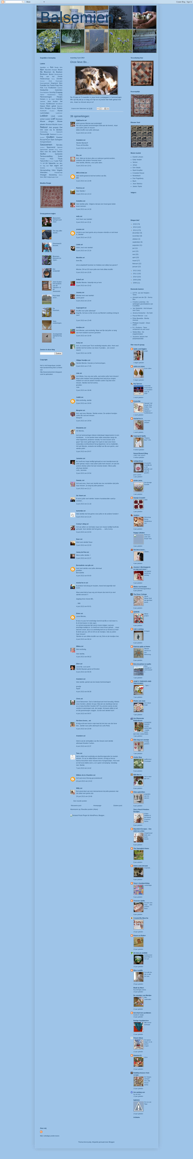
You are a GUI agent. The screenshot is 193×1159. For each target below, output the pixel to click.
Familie (43, 85)
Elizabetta (80, 428)
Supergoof (80, 308)
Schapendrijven (45, 142)
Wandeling (53, 175)
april (134, 257)
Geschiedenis (44, 92)
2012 (135, 271)
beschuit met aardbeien (142, 1013)
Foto (41, 88)
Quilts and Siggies (140, 349)
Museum (49, 124)
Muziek (54, 124)
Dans (53, 79)
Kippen (42, 106)
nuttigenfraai (138, 461)
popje (146, 351)
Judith (78, 397)
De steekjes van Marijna (142, 995)
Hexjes (59, 97)
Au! (48, 67)
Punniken (59, 134)
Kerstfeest (59, 104)
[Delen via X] (103, 108)
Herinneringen (46, 97)
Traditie (56, 161)
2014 (135, 227)
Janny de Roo (81, 552)
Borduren (44, 74)
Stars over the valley (48, 152)
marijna (79, 327)
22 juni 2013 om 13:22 (84, 781)
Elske (78, 613)
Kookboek (43, 110)
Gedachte (44, 90)
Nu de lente (137, 1094)
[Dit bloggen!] (100, 108)
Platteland (53, 134)
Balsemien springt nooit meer (57, 220)
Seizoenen (46, 144)
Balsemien (77, 17)
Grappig (59, 92)
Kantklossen (50, 104)
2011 (135, 274)
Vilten (54, 170)
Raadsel (59, 137)
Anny (78, 343)
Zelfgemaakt (51, 177)
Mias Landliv (138, 970)
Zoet (56, 177)
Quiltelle (136, 612)
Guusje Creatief (139, 498)
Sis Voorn (79, 496)
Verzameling (45, 170)
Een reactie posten (80, 801)
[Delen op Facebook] (105, 108)
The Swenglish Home (141, 848)
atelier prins (137, 480)
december (136, 233)
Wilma (78, 646)
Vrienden (43, 172)
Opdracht (59, 132)
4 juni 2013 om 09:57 (83, 713)
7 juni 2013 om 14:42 (83, 768)
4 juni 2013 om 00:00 (83, 576)
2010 (135, 277)
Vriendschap (58, 172)
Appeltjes (43, 67)
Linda (78, 245)
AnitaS (78, 279)
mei (133, 254)
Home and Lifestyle (140, 866)
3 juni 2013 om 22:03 (83, 532)
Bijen (42, 70)
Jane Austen (52, 101)
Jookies (136, 515)
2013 (135, 230)
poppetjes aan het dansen (147, 796)
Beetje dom (58, 67)
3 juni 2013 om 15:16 (83, 251)
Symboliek (58, 154)
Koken (59, 108)
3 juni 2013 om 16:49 (83, 336)
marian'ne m (80, 583)
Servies (59, 145)
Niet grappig (53, 127)
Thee (51, 159)
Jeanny (79, 292)
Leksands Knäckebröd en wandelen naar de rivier (148, 389)
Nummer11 (137, 1055)
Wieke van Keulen (140, 587)
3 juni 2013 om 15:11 (83, 222)
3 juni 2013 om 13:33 (83, 133)
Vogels (59, 170)
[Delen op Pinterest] (108, 108)
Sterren (59, 152)
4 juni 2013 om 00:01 (83, 606)
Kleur (42, 108)
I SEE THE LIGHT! (139, 455)
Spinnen (59, 147)
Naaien (60, 124)
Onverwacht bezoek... (57, 244)
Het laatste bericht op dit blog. (147, 573)
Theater (42, 159)
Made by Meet (138, 988)
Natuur (44, 127)
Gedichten (58, 90)
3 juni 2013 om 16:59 (83, 353)
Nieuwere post (76, 805)
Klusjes (54, 108)
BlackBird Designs (51, 70)
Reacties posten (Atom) (89, 809)
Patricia (79, 188)
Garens (60, 87)
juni (133, 251)
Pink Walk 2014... (56, 296)
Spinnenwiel (44, 149)
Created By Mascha (140, 918)
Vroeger (43, 175)
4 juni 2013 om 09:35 (83, 672)
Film (60, 85)
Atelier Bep (137, 757)
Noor (78, 539)
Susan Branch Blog (140, 453)
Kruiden (52, 110)
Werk (41, 177)
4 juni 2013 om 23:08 (83, 729)
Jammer (42, 101)
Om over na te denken (51, 130)
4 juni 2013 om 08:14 (83, 639)
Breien (51, 74)
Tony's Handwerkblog (141, 883)
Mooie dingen (47, 121)
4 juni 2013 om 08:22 (83, 657)
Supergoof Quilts (139, 436)
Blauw (60, 70)
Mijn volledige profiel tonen (49, 1136)
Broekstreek (58, 74)
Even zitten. (148, 368)
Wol (45, 177)
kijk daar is (137, 775)
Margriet (79, 410)
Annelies (79, 201)
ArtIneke (136, 1117)
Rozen (48, 140)
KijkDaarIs (80, 120)
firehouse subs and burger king (148, 536)
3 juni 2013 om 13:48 (83, 181)
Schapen (58, 140)
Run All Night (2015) (139, 990)
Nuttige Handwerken (141, 1021)
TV (41, 163)
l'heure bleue (138, 1038)
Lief (53, 118)
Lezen (47, 119)
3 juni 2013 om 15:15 (83, 237)
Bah (51, 67)
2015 (135, 224)
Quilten (50, 137)
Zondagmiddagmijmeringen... (57, 336)
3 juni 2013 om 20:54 (83, 473)
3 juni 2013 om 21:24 (83, 517)
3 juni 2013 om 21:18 (83, 504)
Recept (42, 140)
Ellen (78, 664)
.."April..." (147, 685)
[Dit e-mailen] (98, 108)
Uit (46, 163)
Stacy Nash (58, 149)
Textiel (60, 156)
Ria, (77, 155)
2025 (145, 500)
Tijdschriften (44, 161)
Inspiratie (59, 99)
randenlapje (148, 885)
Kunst (60, 110)
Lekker (44, 115)
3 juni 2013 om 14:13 (83, 194)
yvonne (79, 229)
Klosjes (48, 108)
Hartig (60, 94)
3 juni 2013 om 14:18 (83, 209)
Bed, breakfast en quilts (142, 664)
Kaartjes (42, 104)
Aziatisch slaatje (138, 1015)
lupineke (136, 1100)
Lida (77, 373)
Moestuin (59, 119)
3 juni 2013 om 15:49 (83, 320)
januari (135, 267)
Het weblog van (139, 1092)
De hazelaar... (56, 309)
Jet (61, 101)
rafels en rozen (139, 366)
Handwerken (51, 94)
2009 (135, 280)
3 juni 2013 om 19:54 (83, 421)
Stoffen (43, 154)
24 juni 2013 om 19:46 (84, 796)
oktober (135, 239)
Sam (52, 140)
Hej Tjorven (137, 384)
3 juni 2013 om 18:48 (83, 390)
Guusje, (79, 480)
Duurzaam (59, 81)
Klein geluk (51, 106)
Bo (54, 72)
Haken (42, 94)
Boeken (59, 72)
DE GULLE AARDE (140, 953)
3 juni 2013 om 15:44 (83, 301)
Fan (48, 85)
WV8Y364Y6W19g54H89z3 (142, 588)
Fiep (57, 85)
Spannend (51, 147)
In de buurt (50, 99)
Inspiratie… (148, 868)
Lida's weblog (138, 629)
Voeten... (147, 551)
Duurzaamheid (44, 83)
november (136, 236)
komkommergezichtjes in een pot (148, 957)
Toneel (51, 161)
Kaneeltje (136, 401)
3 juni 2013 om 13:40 (83, 148)
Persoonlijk (44, 134)
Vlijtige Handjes (82, 360)
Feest (52, 85)
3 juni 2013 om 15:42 (83, 285)
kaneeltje (79, 511)
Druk (50, 81)
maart (134, 261)
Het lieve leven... (82, 721)
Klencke (59, 106)
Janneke (79, 458)
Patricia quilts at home (141, 647)
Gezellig (52, 92)
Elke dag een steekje (141, 740)
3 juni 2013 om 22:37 (83, 558)
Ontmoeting (43, 132)
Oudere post (117, 805)
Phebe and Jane (139, 701)
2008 (135, 283)
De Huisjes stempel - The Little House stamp (147, 1080)
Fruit (45, 87)
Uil (44, 163)
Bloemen (47, 72)
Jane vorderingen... (57, 323)
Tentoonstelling (46, 156)
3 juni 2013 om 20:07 (83, 451)
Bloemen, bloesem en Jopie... (57, 258)
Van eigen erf (56, 166)
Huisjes (42, 99)
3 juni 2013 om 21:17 (83, 488)
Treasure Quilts (139, 901)
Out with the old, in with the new (148, 974)
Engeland (54, 83)
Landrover (59, 113)
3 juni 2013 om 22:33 (83, 545)
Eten (60, 83)
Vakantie (52, 163)
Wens (60, 175)
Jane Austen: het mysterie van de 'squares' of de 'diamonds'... (57, 286)
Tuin (60, 161)
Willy (78, 788)
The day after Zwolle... (57, 232)
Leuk (53, 116)
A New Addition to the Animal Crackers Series (147, 817)
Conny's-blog (81, 524)
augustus (135, 245)
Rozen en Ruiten (139, 935)
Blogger (111, 1142)
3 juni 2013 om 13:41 (83, 166)
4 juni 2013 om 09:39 (83, 692)
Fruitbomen (52, 88)
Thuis (60, 159)
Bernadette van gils (83, 565)
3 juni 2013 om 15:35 (83, 272)
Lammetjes (44, 113)
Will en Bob (80, 173)
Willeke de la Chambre (84, 775)
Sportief (51, 149)
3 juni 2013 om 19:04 (83, 403)
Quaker (42, 137)
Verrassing (59, 168)
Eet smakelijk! (56, 270)
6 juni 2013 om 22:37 (83, 746)
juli (133, 248)
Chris (78, 699)
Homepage (97, 805)
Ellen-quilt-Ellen (139, 792)
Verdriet (42, 168)
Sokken (42, 147)
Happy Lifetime (139, 533)
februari (135, 264)
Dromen (42, 81)
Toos (78, 753)
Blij (41, 72)
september (136, 242)
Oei (60, 127)
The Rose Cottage (140, 594)
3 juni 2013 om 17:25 (83, 366)
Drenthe (59, 79)
